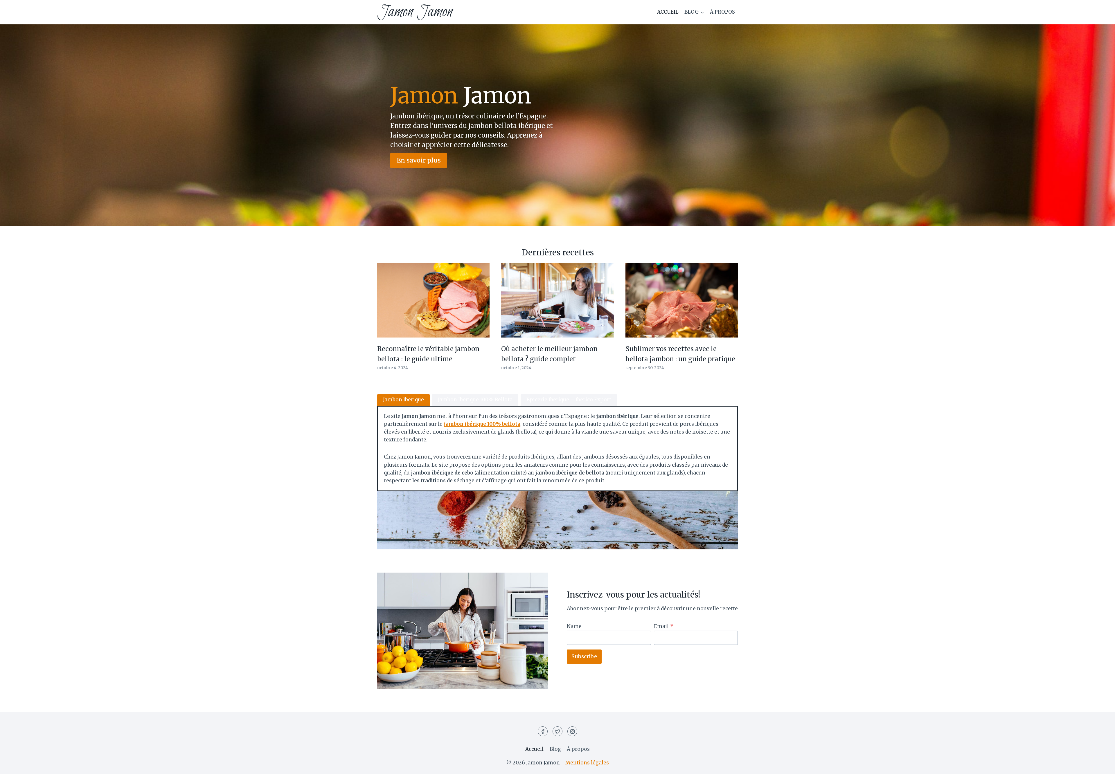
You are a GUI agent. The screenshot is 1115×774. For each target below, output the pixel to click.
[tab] (403, 400)
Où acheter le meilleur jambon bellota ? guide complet (549, 354)
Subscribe (584, 656)
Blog (555, 749)
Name (574, 626)
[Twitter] (557, 731)
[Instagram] (572, 731)
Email (663, 626)
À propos (722, 12)
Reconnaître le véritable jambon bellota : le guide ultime (428, 354)
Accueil (668, 12)
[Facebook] (543, 731)
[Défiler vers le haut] (1100, 765)
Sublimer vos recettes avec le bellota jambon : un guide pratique (680, 354)
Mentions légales (587, 762)
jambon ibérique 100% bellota (482, 424)
